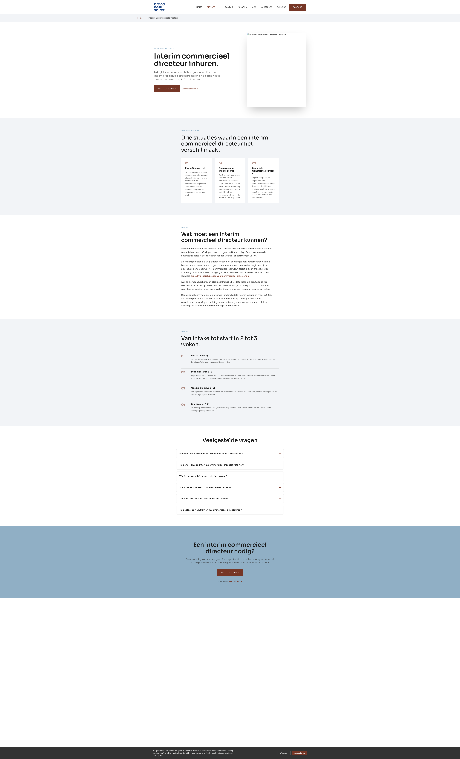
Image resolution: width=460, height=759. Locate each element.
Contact (297, 7)
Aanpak (229, 7)
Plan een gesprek (167, 89)
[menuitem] (199, 7)
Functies (242, 7)
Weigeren (284, 753)
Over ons (281, 7)
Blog (253, 7)
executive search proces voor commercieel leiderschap (220, 276)
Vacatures (266, 7)
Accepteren (299, 753)
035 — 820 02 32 (235, 582)
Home (199, 7)
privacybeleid (158, 755)
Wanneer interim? (190, 89)
